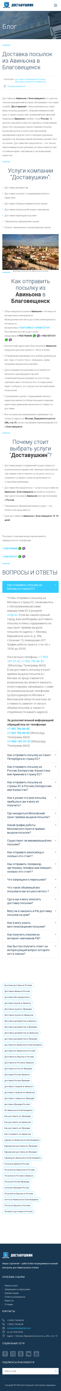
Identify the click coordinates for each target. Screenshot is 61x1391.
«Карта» (12, 614)
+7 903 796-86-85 (18, 733)
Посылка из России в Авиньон (18, 1176)
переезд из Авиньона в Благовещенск (22, 1158)
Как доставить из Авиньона (17, 1122)
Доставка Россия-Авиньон (17, 1074)
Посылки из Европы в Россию (18, 1193)
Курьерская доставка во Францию (21, 1146)
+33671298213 (26, 327)
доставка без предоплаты (17, 997)
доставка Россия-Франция (17, 1080)
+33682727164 (41, 327)
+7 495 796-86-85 (18, 728)
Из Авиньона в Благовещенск (18, 1110)
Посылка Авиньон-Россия (16, 1164)
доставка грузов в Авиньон (17, 1003)
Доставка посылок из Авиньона (30, 82)
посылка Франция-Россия (16, 1187)
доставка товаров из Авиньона (19, 1092)
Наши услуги (11, 1285)
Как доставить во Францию (17, 1116)
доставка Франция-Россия (17, 1104)
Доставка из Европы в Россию (19, 1057)
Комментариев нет (17, 86)
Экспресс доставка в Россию (18, 1211)
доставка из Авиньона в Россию (20, 1051)
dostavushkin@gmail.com (19, 1328)
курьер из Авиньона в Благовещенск (22, 1140)
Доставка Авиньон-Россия (17, 991)
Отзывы (9, 1304)
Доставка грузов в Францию (18, 1009)
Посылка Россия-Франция (16, 1181)
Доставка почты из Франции (18, 1068)
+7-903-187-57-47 (18, 741)
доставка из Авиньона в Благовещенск (23, 1045)
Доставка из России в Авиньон (19, 1062)
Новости (9, 1300)
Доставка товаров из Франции (19, 1098)
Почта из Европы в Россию (17, 1205)
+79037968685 (10, 548)
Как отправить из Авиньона (17, 1134)
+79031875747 (10, 556)
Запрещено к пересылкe (17, 1289)
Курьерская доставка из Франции (20, 1152)
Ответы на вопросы (15, 1297)
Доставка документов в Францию (20, 1027)
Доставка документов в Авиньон (20, 1021)
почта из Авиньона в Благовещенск (21, 1199)
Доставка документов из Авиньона (21, 1033)
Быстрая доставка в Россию (18, 985)
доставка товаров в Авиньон (18, 1086)
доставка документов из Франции (20, 1039)
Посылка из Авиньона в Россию (19, 1170)
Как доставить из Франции (17, 1128)
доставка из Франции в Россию (30, 79)
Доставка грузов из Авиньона (18, 1015)
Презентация (12, 1293)
